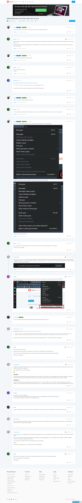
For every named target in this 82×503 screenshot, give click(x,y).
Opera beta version (11, 481)
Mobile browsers (10, 485)
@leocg (15, 41)
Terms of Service (56, 481)
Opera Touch (10, 491)
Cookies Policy (56, 478)
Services (27, 471)
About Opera (70, 474)
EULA (54, 479)
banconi (15, 276)
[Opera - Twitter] (9, 499)
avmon (14, 407)
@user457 (16, 85)
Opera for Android (11, 487)
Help (40, 471)
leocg (14, 27)
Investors (70, 479)
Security (55, 474)
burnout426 (15, 317)
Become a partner (71, 481)
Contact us (70, 483)
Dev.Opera (41, 479)
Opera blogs (41, 476)
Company (70, 471)
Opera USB (9, 483)
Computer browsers (10, 474)
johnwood (15, 80)
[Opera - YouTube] (11, 499)
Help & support (42, 474)
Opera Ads (27, 479)
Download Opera (41, 10)
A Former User (16, 257)
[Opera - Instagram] (16, 499)
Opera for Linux (10, 480)
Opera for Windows (11, 20)
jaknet (14, 39)
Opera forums (42, 478)
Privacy (54, 476)
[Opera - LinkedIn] (14, 499)
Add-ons (27, 474)
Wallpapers (27, 478)
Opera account (28, 476)
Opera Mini (9, 489)
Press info (70, 476)
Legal (54, 471)
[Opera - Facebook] (7, 499)
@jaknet (30, 27)
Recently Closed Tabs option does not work (28, 82)
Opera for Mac (10, 478)
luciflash (15, 392)
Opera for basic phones (12, 492)
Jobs (69, 478)
